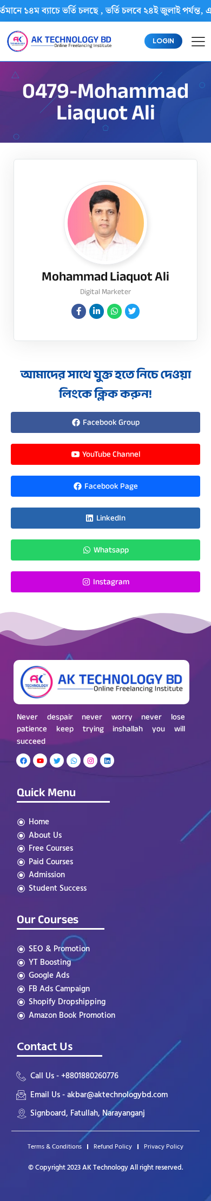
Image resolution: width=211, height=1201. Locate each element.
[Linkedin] (107, 760)
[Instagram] (90, 760)
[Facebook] (23, 760)
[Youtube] (40, 760)
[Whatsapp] (74, 760)
